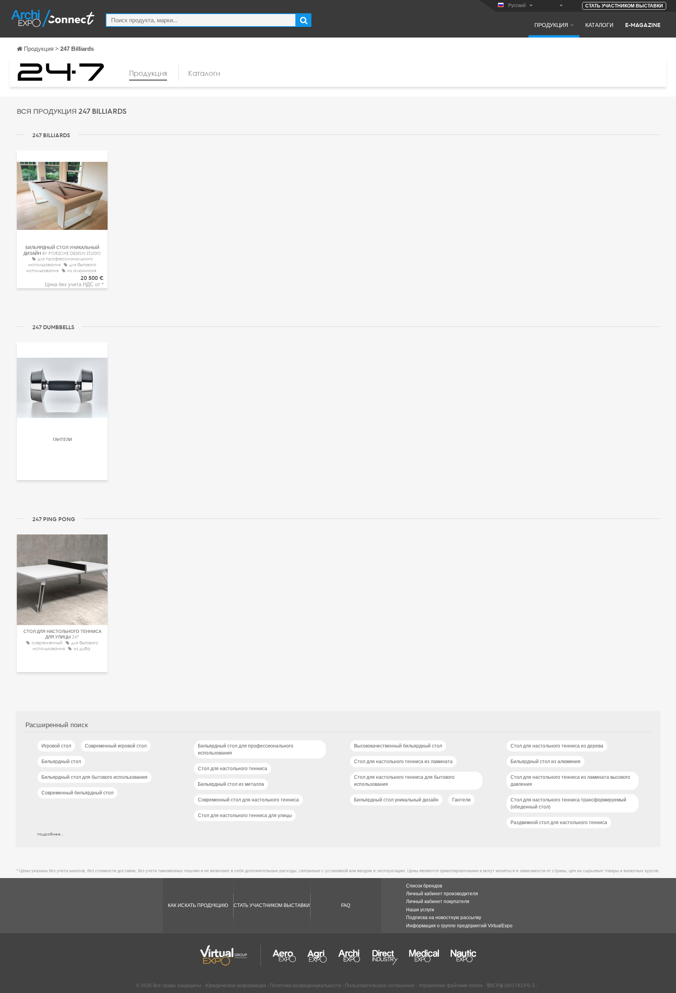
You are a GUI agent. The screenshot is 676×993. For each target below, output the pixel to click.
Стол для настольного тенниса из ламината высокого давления (570, 780)
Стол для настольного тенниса (232, 768)
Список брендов (424, 886)
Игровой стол (56, 746)
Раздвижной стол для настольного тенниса (559, 822)
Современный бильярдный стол (77, 793)
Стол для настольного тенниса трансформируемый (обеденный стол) (568, 803)
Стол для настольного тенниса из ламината (403, 761)
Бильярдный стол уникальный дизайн (396, 800)
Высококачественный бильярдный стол (398, 746)
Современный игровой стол (116, 746)
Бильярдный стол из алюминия (546, 761)
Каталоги (599, 24)
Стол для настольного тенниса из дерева (557, 746)
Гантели (461, 800)
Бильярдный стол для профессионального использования (245, 749)
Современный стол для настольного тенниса (248, 800)
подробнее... (50, 834)
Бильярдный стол (61, 761)
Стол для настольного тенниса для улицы (245, 815)
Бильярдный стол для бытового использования (94, 777)
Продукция (551, 24)
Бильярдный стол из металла (231, 784)
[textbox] (201, 20)
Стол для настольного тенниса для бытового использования (404, 780)
